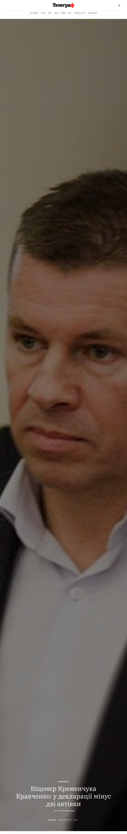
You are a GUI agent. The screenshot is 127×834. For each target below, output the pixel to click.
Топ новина (34, 13)
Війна (63, 13)
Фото (50, 13)
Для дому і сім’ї (79, 13)
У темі (43, 13)
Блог (70, 13)
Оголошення (92, 13)
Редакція (52, 820)
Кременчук (63, 782)
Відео (57, 13)
